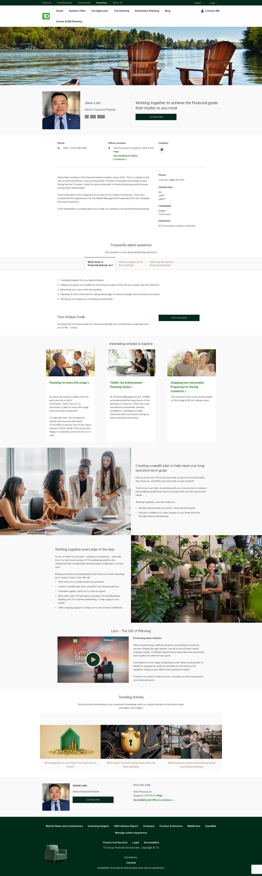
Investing (101, 3)
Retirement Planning (147, 11)
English (199, 3)
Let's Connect (179, 318)
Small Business (64, 3)
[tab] (99, 263)
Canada (131, 863)
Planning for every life (68, 382)
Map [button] (159, 795)
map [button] (115, 152)
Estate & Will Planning (69, 21)
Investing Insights (98, 826)
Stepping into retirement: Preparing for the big (187, 387)
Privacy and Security (115, 842)
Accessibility (151, 842)
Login (212, 3)
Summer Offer (77, 11)
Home (59, 11)
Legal (135, 842)
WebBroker (193, 826)
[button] (93, 659)
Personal (46, 3)
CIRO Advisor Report (126, 826)
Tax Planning (121, 11)
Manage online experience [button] (131, 833)
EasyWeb (210, 826)
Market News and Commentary (64, 826)
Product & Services (171, 826)
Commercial (84, 3)
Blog (167, 11)
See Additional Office (125, 158)
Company (149, 826)
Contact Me (212, 11)
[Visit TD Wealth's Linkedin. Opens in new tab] (162, 149)
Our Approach (99, 11)
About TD (117, 3)
